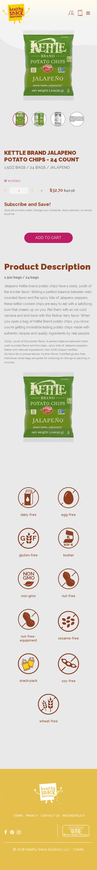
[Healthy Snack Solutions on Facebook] (5, 832)
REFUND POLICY (74, 815)
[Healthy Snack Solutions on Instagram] (18, 832)
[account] (71, 14)
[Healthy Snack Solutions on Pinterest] (12, 832)
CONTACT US (50, 815)
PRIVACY (32, 815)
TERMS (18, 815)
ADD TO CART (48, 237)
